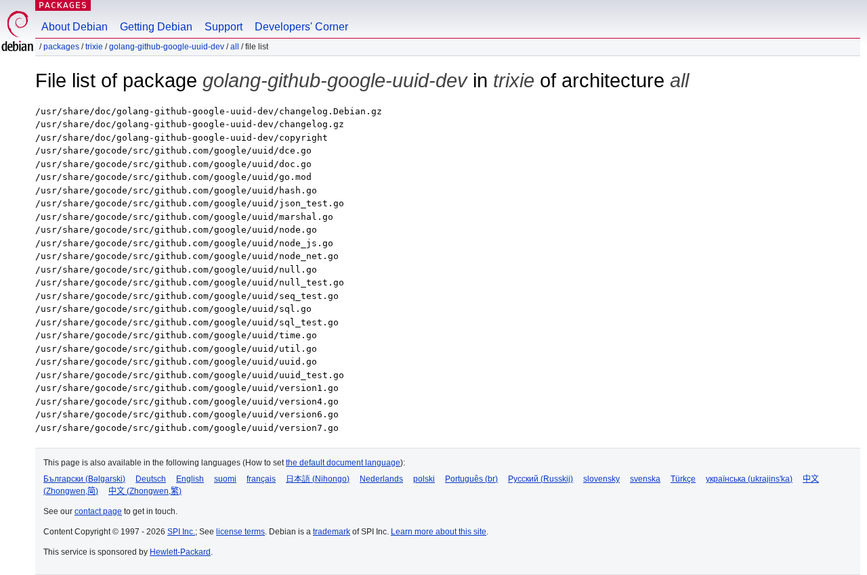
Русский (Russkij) (540, 479)
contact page (98, 511)
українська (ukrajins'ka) (749, 479)
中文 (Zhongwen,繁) (145, 491)
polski (424, 479)
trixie (94, 46)
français (261, 479)
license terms (240, 531)
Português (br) (471, 479)
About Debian (74, 26)
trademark (331, 531)
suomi (225, 479)
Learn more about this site (438, 531)
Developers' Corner (301, 26)
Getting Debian (156, 26)
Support (223, 26)
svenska (645, 479)
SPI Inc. (181, 531)
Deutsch (150, 479)
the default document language (343, 462)
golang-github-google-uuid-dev (166, 46)
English (190, 479)
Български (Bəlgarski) (84, 479)
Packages (63, 5)
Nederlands (381, 479)
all (234, 46)
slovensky (601, 479)
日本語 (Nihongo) (318, 479)
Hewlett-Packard (180, 552)
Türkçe (683, 479)
